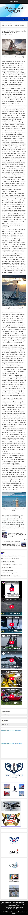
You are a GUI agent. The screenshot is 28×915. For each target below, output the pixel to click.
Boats (6, 902)
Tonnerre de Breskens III (19, 527)
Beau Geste (7, 515)
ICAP (21, 517)
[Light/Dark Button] (23, 19)
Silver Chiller (17, 526)
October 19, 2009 (9, 34)
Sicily (12, 526)
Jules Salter (11, 520)
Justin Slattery (16, 520)
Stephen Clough (5, 527)
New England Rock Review (14, 905)
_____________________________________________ (13, 782)
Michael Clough (8, 522)
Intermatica (10, 518)
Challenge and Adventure (14, 9)
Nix (6, 524)
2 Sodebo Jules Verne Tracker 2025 (10, 559)
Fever (7, 517)
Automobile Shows (17, 902)
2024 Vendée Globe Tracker (8, 561)
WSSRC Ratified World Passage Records (11, 576)
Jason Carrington (5, 520)
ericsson (3, 517)
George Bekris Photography (20, 904)
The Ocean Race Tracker (13, 909)
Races (8, 904)
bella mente (12, 515)
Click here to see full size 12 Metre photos (11, 743)
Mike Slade (14, 522)
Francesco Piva (12, 517)
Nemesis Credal (20, 522)
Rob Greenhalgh (21, 524)
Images (11, 904)
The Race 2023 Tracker (7, 567)
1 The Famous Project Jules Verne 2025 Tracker (13, 556)
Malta (3, 522)
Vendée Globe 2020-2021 (7, 570)
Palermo (9, 524)
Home (3, 902)
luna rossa (22, 520)
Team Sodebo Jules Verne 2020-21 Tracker (11, 564)
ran (16, 524)
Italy (21, 518)
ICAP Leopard (4, 518)
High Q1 (17, 517)
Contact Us (3, 904)
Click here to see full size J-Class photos (11, 730)
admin (4, 34)
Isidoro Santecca (16, 518)
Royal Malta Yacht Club (6, 526)
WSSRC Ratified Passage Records (9, 573)
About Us (23, 902)
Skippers (10, 902)
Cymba (21, 515)
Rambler (13, 524)
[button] (1, 19)
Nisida (3, 524)
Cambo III (17, 515)
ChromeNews (21, 912)
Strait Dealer (11, 527)
